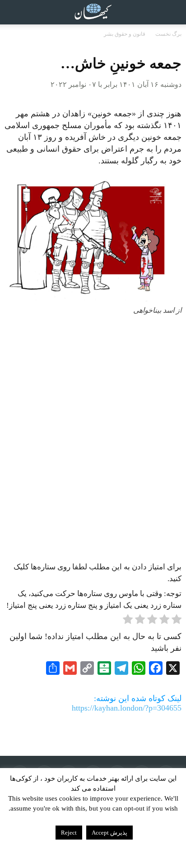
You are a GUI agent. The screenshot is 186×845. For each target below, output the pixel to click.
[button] (173, 12)
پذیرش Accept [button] (109, 832)
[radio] (176, 621)
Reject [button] (69, 832)
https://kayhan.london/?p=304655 (126, 707)
